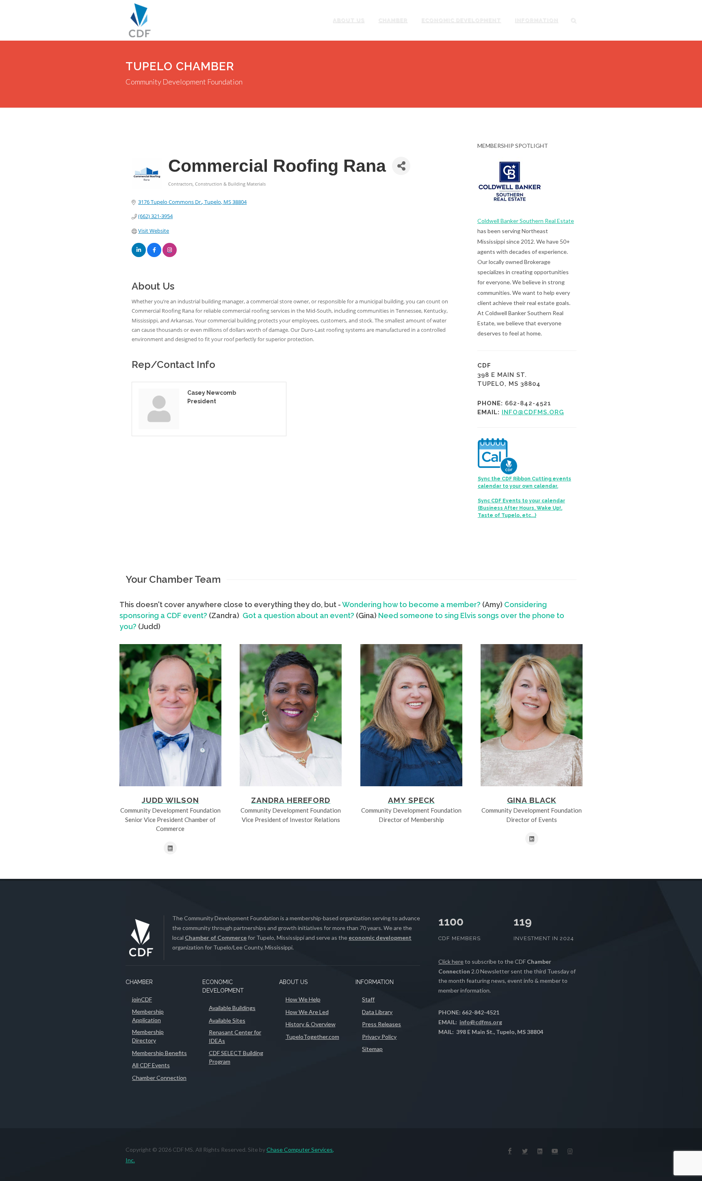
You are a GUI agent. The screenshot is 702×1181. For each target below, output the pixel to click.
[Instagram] (569, 1150)
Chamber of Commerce (216, 937)
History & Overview (311, 1024)
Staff (368, 999)
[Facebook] (509, 1150)
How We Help (303, 999)
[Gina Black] (532, 715)
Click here (451, 961)
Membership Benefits (159, 1052)
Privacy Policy (379, 1036)
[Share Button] (401, 166)
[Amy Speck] (411, 715)
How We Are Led (307, 1011)
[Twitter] (524, 1150)
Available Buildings (232, 1007)
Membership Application (148, 1015)
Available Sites (227, 1020)
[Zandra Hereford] (291, 715)
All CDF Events (151, 1065)
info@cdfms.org (533, 412)
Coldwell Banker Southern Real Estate (525, 220)
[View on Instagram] (169, 255)
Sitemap (372, 1048)
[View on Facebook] (154, 255)
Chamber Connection (159, 1077)
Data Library (377, 1011)
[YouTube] (554, 1150)
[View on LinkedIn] (139, 255)
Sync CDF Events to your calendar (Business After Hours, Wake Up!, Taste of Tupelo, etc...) (521, 508)
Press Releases (381, 1024)
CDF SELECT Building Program (236, 1057)
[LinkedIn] (539, 1150)
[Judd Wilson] (170, 715)
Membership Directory (148, 1036)
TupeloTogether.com (312, 1036)
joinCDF (142, 999)
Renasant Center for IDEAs (235, 1036)
